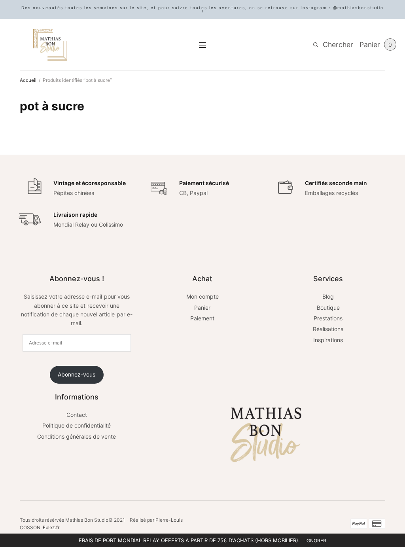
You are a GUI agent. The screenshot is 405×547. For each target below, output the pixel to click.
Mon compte (202, 296)
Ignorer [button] (315, 540)
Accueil (28, 80)
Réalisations (328, 329)
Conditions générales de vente (76, 436)
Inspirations (328, 340)
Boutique (328, 307)
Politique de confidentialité (76, 425)
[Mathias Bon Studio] (50, 44)
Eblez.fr (51, 527)
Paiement (202, 318)
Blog (328, 296)
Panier (202, 307)
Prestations (328, 318)
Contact (76, 414)
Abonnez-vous (76, 374)
